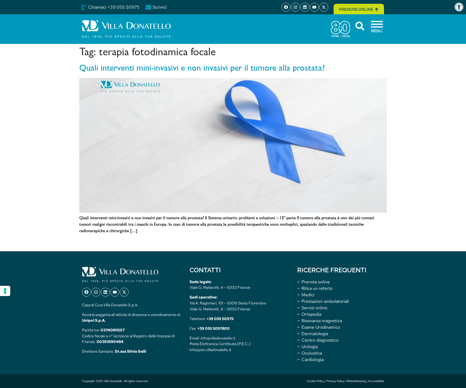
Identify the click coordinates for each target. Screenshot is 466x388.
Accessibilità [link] (376, 381)
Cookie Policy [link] (315, 381)
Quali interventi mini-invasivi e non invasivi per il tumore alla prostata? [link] (202, 68)
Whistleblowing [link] (356, 381)
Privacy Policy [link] (335, 381)
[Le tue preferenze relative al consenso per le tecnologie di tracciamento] (5, 291)
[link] (460, 7)
